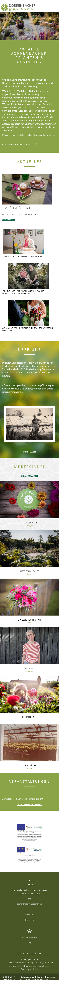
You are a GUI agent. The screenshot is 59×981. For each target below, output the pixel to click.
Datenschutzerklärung (32, 977)
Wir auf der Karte (29, 937)
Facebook (29, 914)
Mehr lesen (8, 219)
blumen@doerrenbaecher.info (29, 904)
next (55, 26)
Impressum (50, 977)
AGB (29, 943)
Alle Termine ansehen (29, 804)
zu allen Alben (29, 476)
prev (4, 26)
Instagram (29, 920)
